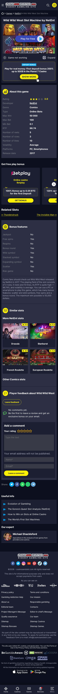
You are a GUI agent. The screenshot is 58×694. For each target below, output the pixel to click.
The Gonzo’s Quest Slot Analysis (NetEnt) (29, 509)
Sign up (54, 5)
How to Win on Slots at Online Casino (27, 514)
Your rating (10, 431)
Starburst (43, 343)
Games (9, 13)
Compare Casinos (13, 681)
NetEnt (18, 13)
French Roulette (15, 370)
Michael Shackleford (25, 534)
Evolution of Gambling (19, 503)
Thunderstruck (11, 214)
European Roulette (43, 370)
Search (48, 5)
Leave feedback (12, 402)
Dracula (15, 343)
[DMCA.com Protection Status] (36, 653)
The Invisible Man (45, 214)
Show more (29, 76)
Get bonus (21, 200)
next (54, 184)
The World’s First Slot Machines (24, 519)
